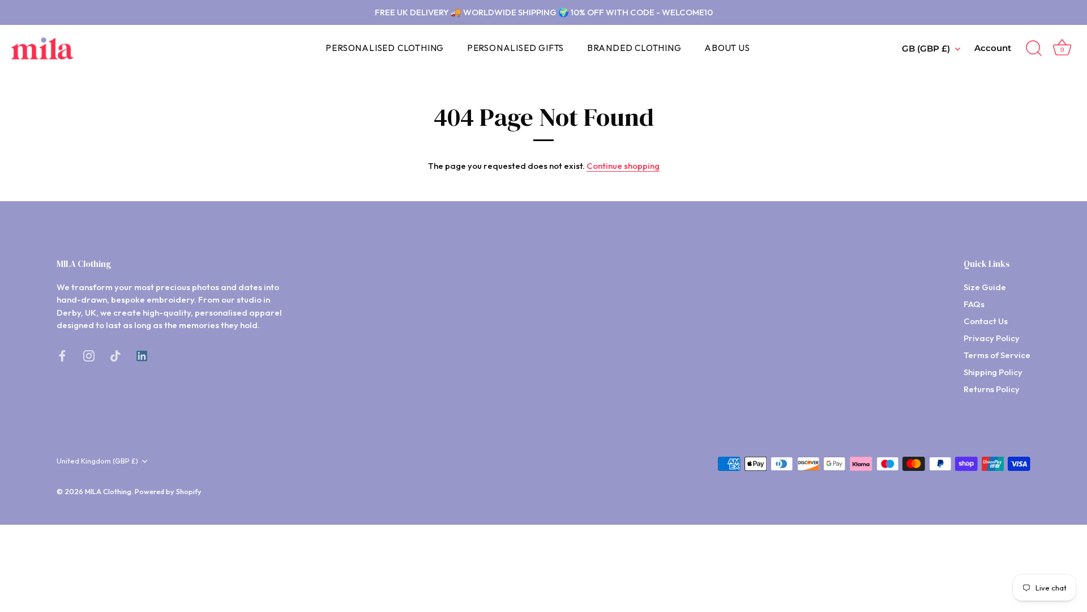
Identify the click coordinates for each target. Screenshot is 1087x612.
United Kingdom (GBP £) (97, 461)
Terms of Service (997, 355)
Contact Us (986, 321)
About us (727, 47)
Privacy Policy (992, 338)
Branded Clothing (634, 47)
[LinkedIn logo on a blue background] (141, 355)
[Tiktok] (115, 355)
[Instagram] (89, 355)
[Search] (1033, 48)
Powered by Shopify (168, 491)
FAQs (974, 304)
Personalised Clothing (385, 47)
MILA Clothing (108, 491)
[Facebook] (62, 355)
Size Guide (985, 287)
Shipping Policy (993, 372)
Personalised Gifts (515, 47)
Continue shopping (623, 165)
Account (992, 47)
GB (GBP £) (926, 48)
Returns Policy (992, 389)
